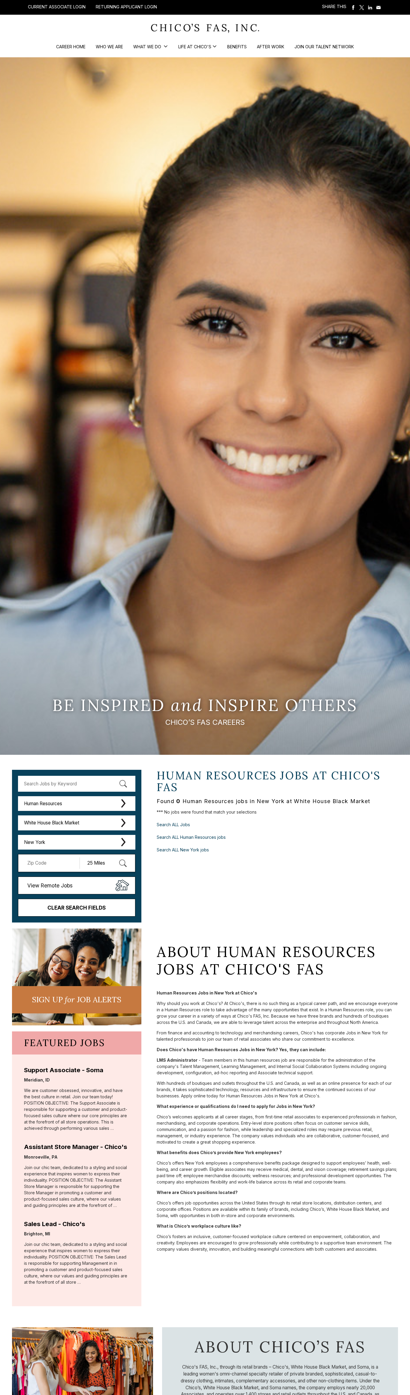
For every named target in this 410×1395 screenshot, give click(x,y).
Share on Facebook (353, 7)
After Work (270, 46)
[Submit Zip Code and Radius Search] (123, 863)
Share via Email (378, 7)
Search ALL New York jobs (183, 849)
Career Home (71, 46)
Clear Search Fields (76, 907)
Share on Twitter (361, 7)
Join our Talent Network (324, 46)
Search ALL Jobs (173, 824)
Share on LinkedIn (370, 7)
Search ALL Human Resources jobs (191, 837)
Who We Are (109, 46)
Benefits (237, 46)
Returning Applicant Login (126, 6)
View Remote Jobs (50, 885)
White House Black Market (51, 823)
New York (34, 842)
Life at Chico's (194, 46)
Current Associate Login (57, 6)
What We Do (147, 46)
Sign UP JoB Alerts (76, 999)
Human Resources (43, 803)
